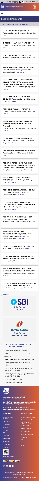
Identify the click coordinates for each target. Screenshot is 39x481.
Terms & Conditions (27, 434)
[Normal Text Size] (26, 1)
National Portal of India (28, 417)
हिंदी (30, 1)
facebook (15, 2)
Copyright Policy (26, 423)
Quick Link (7, 413)
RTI (4, 433)
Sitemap (23, 443)
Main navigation (2, 13)
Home (3, 24)
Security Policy (25, 431)
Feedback (6, 447)
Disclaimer (24, 437)
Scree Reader (7, 2)
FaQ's (22, 445)
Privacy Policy (25, 425)
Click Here (19, 72)
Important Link (26, 413)
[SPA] (12, 7)
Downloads (6, 424)
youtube (13, 1)
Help (22, 440)
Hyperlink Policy (26, 428)
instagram (17, 2)
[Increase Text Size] (28, 1)
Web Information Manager (8, 417)
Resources (6, 436)
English (33, 1)
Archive (5, 430)
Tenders (5, 427)
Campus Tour (7, 421)
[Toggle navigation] (2, 2)
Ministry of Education (27, 420)
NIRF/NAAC (7, 441)
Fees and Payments (21, 24)
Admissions (10, 24)
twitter (10, 1)
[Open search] (37, 1)
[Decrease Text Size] (25, 1)
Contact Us (6, 444)
